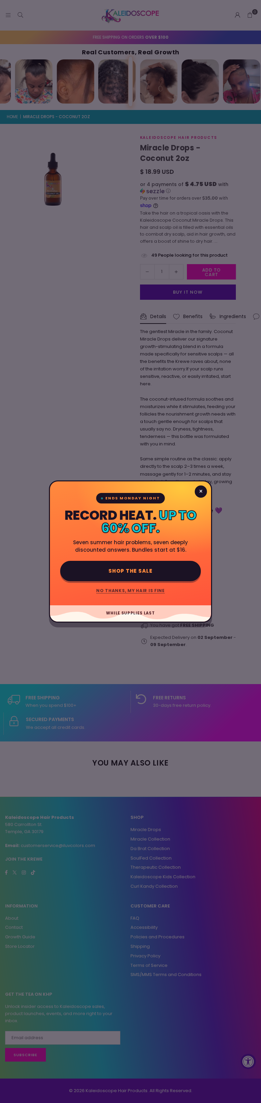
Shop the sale (130, 570)
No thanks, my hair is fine (130, 590)
